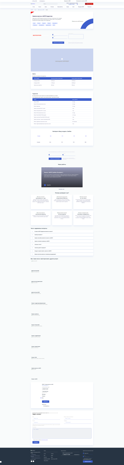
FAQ (53, 25)
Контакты (89, 6)
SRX (85, 142)
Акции (67, 6)
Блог (73, 6)
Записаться (46, 401)
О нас (34, 6)
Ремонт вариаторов (35, 346)
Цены (46, 6)
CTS (62, 142)
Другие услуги (48, 25)
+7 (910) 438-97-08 (45, 391)
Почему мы (35, 25)
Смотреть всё (61, 189)
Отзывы (52, 6)
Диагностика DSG (35, 270)
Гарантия (44, 23)
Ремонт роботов (35, 314)
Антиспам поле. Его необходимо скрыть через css (40, 412)
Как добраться (41, 25)
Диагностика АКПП (35, 292)
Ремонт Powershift (35, 324)
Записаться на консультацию (58, 42)
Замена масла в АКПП (36, 368)
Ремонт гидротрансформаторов (38, 303)
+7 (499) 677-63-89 (71, 4)
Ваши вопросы (70, 33)
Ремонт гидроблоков (36, 335)
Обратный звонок (89, 3)
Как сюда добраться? (45, 385)
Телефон (53, 36)
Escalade (38, 142)
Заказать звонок (88, 461)
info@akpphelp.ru (76, 454)
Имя (53, 33)
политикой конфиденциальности (67, 40)
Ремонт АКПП (34, 379)
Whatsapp (43, 394)
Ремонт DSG (34, 357)
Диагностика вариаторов (36, 281)
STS (73, 142)
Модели (49, 23)
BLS (50, 142)
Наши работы (60, 6)
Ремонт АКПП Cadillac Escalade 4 (53, 172)
